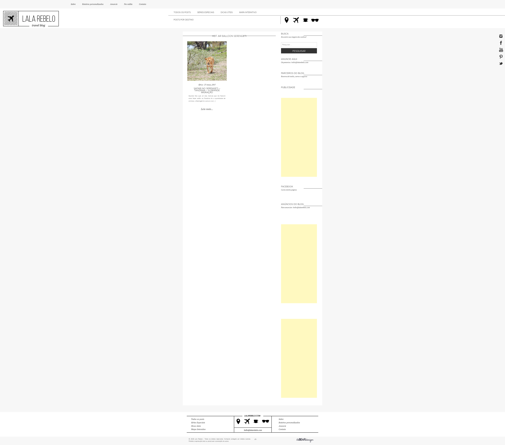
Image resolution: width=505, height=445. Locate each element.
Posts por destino (184, 20)
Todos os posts (182, 12)
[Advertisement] (299, 137)
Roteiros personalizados (92, 4)
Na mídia (128, 4)
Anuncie (113, 4)
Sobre (73, 4)
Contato (142, 4)
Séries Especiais (205, 12)
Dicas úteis (227, 12)
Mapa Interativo (248, 12)
